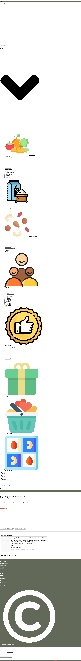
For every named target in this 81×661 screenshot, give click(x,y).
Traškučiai (8, 244)
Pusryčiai (8, 166)
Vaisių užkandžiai (10, 291)
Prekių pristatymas (3, 580)
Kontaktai (1, 576)
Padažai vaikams (9, 296)
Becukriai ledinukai (10, 295)
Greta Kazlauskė (9, 352)
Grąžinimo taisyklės (3, 582)
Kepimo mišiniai (9, 159)
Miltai (6, 173)
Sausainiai (7, 249)
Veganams (6, 530)
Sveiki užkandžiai (15, 528)
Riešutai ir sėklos (9, 239)
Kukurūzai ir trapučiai (10, 294)
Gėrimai (8, 297)
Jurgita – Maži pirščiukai (11, 347)
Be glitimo (16, 529)
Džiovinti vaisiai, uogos (10, 238)
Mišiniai (8, 206)
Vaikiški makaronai (8, 298)
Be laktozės (20, 529)
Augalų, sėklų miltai (10, 204)
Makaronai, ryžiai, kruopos (11, 161)
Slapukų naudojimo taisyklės (4, 585)
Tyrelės (8, 293)
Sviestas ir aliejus (10, 207)
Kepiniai (8, 160)
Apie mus (1, 575)
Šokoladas (7, 250)
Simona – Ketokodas (10, 348)
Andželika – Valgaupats (11, 351)
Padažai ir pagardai (8, 174)
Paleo (4, 530)
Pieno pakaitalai (9, 165)
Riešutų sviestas (9, 167)
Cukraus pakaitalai (10, 157)
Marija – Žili (9, 350)
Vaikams (11, 529)
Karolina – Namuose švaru (11, 349)
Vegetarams (10, 530)
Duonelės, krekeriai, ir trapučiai (12, 240)
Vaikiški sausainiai (10, 290)
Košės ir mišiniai (9, 292)
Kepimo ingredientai (10, 158)
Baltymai (8, 205)
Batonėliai (8, 237)
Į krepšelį (4, 508)
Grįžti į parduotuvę (10, 652)
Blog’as (1, 573)
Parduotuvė (2, 571)
